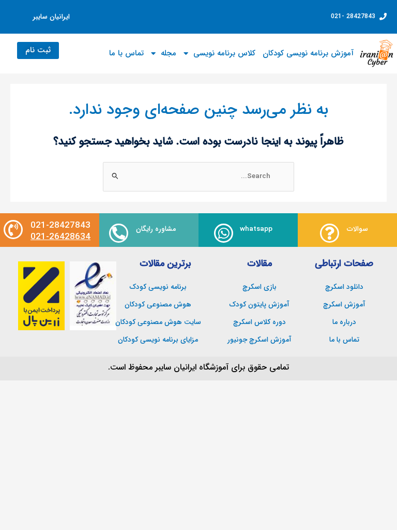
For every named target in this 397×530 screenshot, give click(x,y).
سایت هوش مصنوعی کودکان (158, 322)
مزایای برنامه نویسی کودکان (158, 339)
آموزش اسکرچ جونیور (259, 339)
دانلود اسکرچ (344, 287)
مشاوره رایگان (156, 229)
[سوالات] (329, 233)
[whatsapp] (223, 233)
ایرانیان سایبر (51, 16)
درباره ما (344, 322)
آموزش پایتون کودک (259, 304)
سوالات (357, 229)
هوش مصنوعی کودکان (158, 304)
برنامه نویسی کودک (158, 287)
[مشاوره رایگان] (118, 233)
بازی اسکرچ (259, 287)
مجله (168, 53)
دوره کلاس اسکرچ (259, 322)
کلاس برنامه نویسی (224, 53)
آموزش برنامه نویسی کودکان (308, 53)
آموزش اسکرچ (344, 304)
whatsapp (256, 229)
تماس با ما (126, 53)
